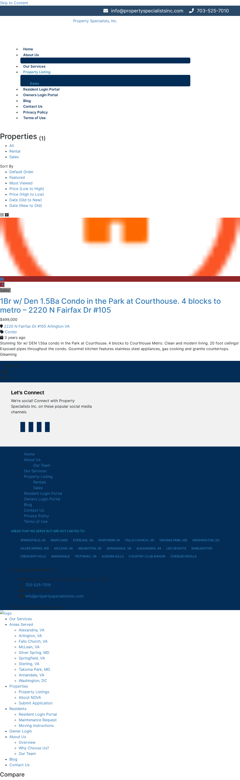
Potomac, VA (86, 556)
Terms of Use (34, 118)
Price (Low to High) (26, 188)
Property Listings (34, 691)
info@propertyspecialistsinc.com (146, 11)
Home (28, 49)
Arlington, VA (89, 548)
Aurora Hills (113, 556)
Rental (14, 151)
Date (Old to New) (25, 200)
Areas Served (21, 624)
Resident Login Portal (41, 89)
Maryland (59, 540)
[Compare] (2, 284)
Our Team (38, 60)
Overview (27, 742)
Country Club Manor (147, 556)
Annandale (60, 556)
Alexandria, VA (148, 548)
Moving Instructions (36, 725)
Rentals (36, 78)
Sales (34, 83)
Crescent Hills (33, 556)
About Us (31, 55)
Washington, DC (206, 540)
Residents (17, 708)
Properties (18, 686)
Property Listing (36, 72)
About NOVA (30, 697)
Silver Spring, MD (34, 548)
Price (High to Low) (26, 194)
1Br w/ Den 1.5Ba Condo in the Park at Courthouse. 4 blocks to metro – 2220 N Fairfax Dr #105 (110, 306)
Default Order (21, 171)
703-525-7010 (212, 11)
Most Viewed (21, 183)
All (11, 145)
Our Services (34, 66)
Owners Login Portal (40, 95)
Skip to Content (14, 2)
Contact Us (32, 106)
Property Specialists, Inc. (95, 20)
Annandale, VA (119, 548)
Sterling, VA (83, 540)
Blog (27, 101)
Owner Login (20, 731)
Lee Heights (176, 548)
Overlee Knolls (183, 556)
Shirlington (201, 548)
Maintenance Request (38, 720)
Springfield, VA (32, 540)
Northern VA (109, 540)
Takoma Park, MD (173, 540)
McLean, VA (63, 548)
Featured (17, 177)
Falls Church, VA (139, 540)
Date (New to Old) (25, 205)
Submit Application (35, 703)
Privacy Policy (35, 112)
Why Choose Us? (34, 748)
